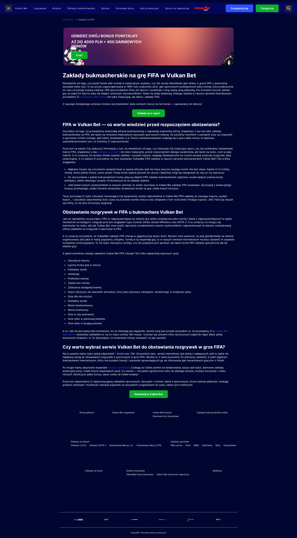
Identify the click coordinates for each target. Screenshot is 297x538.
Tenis (188, 445)
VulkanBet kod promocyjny (139, 474)
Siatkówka (207, 445)
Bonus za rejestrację (177, 8)
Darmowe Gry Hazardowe (166, 416)
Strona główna (86, 412)
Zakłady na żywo (93, 470)
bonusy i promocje (119, 367)
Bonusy (105, 8)
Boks (217, 445)
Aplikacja (217, 470)
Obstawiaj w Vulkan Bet (148, 394)
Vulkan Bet (21, 8)
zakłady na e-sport (109, 151)
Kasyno (56, 8)
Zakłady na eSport (80, 441)
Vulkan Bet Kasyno (162, 412)
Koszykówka (230, 445)
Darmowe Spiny (125, 8)
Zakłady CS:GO (78, 445)
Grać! (79, 55)
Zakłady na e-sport (148, 113)
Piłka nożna (176, 445)
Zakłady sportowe (180, 441)
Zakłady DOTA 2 (97, 445)
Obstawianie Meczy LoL (121, 445)
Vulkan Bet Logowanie (123, 412)
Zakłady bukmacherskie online (212, 412)
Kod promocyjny (149, 8)
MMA (196, 445)
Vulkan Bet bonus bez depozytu (173, 474)
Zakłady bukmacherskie (81, 8)
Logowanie (40, 8)
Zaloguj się (267, 8)
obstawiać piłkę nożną (93, 96)
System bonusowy (135, 470)
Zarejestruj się (239, 8)
